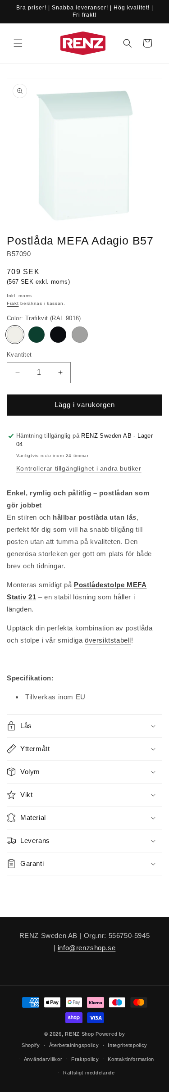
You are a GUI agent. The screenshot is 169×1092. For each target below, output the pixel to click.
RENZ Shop (79, 1034)
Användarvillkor (43, 1059)
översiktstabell (108, 640)
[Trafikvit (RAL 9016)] (15, 334)
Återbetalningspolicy (74, 1045)
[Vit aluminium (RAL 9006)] (80, 334)
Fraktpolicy (85, 1059)
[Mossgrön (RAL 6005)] (36, 334)
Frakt (13, 303)
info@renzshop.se (87, 948)
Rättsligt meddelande (89, 1072)
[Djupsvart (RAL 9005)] (58, 334)
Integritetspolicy (127, 1045)
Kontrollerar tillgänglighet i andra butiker (79, 468)
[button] (18, 43)
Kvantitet (19, 354)
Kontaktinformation (131, 1059)
